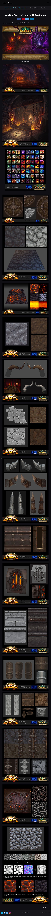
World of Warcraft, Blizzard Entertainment (16, 7)
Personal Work (34, 7)
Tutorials (43, 7)
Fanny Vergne (7, 3)
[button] (46, 907)
